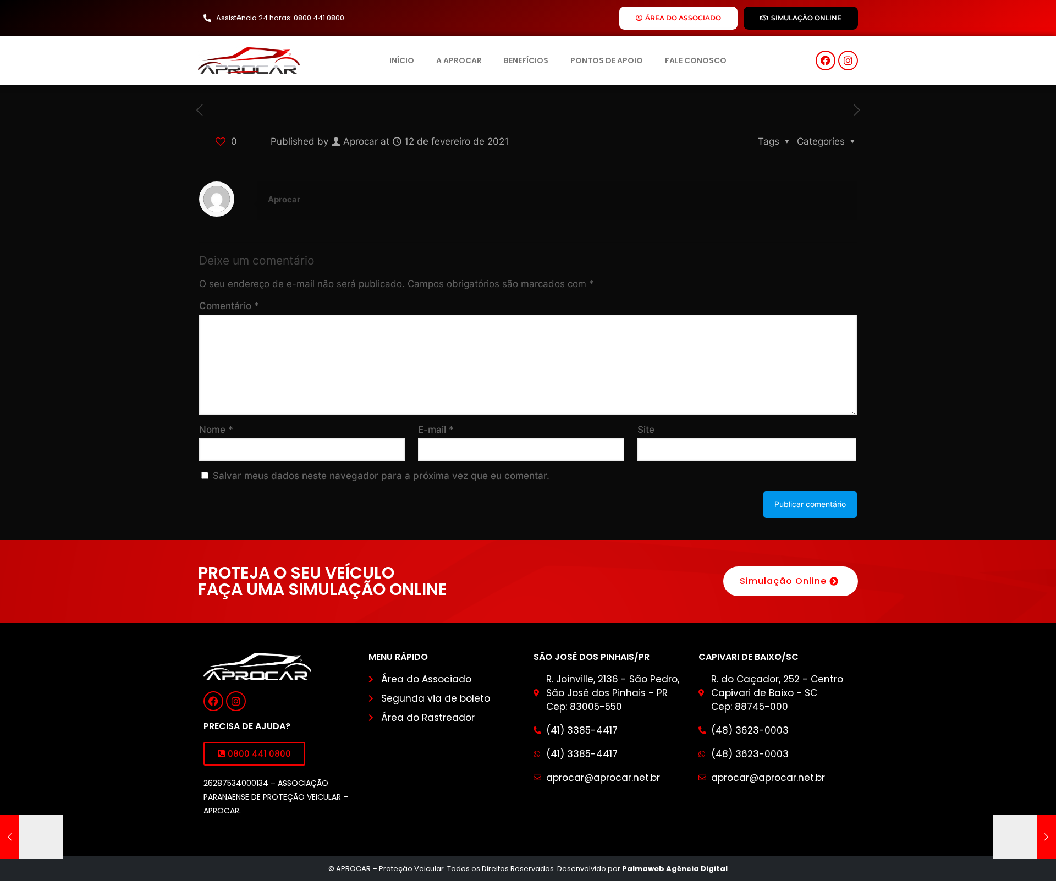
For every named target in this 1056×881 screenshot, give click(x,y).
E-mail (436, 429)
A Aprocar (459, 60)
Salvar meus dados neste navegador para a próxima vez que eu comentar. (381, 475)
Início (401, 60)
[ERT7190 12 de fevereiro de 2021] (31, 837)
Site (645, 429)
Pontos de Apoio (606, 60)
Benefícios (526, 60)
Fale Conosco (696, 60)
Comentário (229, 305)
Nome (216, 429)
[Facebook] (825, 60)
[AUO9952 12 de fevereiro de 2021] (1024, 837)
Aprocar (360, 141)
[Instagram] (848, 60)
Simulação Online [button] (783, 581)
